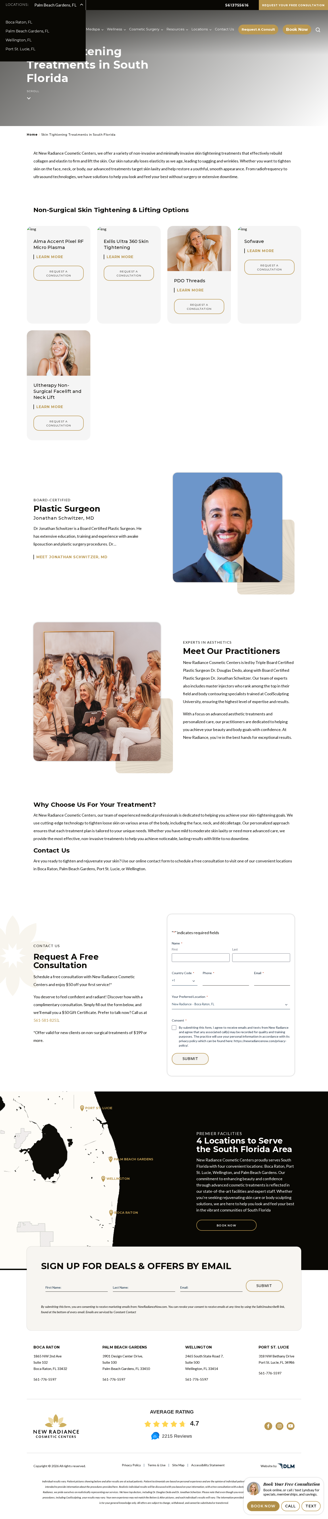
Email (259, 973)
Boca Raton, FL (19, 22)
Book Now (297, 29)
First (175, 949)
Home (32, 135)
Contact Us (224, 29)
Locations (199, 29)
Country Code (183, 973)
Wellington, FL (18, 40)
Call (290, 1506)
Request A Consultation (58, 273)
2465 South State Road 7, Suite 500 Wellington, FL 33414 (204, 1362)
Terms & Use (156, 1465)
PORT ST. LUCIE (98, 1108)
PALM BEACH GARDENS (133, 1159)
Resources (175, 29)
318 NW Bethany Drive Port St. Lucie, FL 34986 (277, 1359)
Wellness (114, 29)
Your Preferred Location (190, 997)
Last (235, 949)
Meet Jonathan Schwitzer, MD (72, 557)
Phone (208, 973)
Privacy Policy (131, 1465)
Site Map (178, 1465)
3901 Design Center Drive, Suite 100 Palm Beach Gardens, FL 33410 (126, 1362)
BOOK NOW (263, 1506)
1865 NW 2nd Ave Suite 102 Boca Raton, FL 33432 (50, 1362)
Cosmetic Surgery (144, 29)
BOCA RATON (126, 1213)
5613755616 (237, 5)
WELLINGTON (118, 1179)
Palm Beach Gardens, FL (27, 31)
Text (311, 1506)
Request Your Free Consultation (293, 5)
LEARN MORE (49, 257)
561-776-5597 (44, 1379)
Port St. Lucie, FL (20, 49)
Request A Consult (258, 29)
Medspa (93, 29)
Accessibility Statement (208, 1465)
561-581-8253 (45, 1020)
